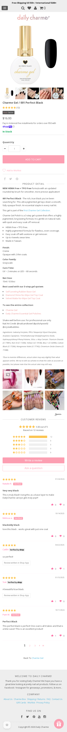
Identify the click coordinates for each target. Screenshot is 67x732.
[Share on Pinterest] (17, 179)
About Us (8, 699)
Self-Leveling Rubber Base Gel (21, 291)
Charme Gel (11, 310)
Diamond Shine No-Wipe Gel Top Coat (24, 295)
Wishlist (31, 702)
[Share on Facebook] (4, 179)
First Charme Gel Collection (37, 210)
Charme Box (20, 699)
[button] (9, 107)
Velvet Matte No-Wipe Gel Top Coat (23, 298)
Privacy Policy (43, 702)
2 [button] (29, 645)
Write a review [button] (33, 460)
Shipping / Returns (36, 699)
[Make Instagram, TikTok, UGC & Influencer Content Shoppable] (58, 415)
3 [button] (35, 645)
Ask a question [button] (33, 468)
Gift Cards (21, 702)
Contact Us (57, 699)
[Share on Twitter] (10, 179)
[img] (9, 479)
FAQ (49, 699)
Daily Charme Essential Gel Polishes (23, 313)
